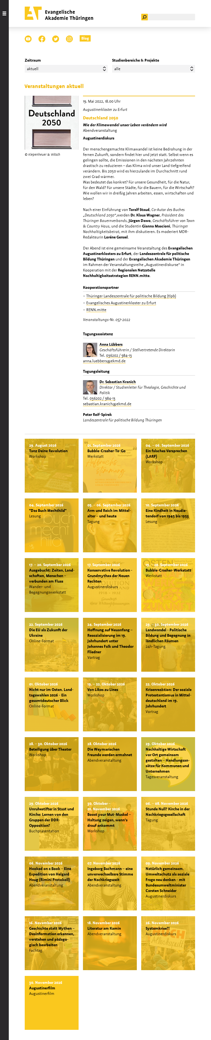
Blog (85, 38)
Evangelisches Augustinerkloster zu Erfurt (121, 303)
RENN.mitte (96, 310)
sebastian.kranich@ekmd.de (107, 404)
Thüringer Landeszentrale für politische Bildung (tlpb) (131, 296)
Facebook (41, 38)
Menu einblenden (4, 520)
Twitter (55, 38)
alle (117, 69)
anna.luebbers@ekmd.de (104, 361)
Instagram (69, 38)
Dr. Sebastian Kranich (117, 382)
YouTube (28, 38)
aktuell (32, 69)
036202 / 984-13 (119, 355)
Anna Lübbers (111, 344)
